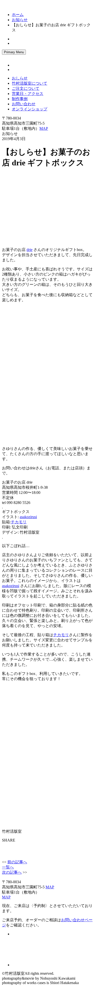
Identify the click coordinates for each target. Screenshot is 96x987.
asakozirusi (28, 517)
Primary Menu (14, 52)
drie (29, 250)
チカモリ (19, 522)
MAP (43, 128)
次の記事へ (12, 872)
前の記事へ (17, 862)
